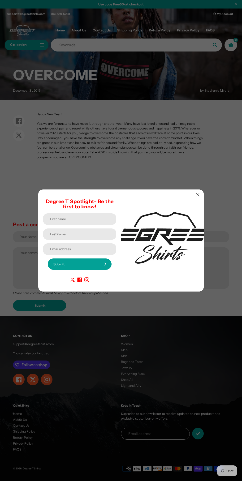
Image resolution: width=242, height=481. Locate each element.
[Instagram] (86, 279)
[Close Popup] (198, 195)
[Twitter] (72, 279)
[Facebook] (79, 279)
